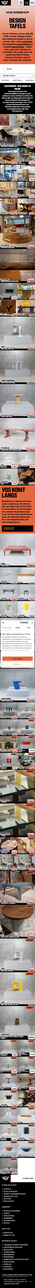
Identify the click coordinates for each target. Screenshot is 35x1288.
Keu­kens (7, 1267)
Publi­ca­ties (9, 1201)
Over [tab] (29, 627)
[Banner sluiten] (32, 622)
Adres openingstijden (14, 1194)
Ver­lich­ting (9, 1216)
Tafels (7, 1213)
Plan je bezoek (10, 1191)
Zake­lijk (7, 1264)
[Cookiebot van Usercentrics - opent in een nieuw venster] (21, 623)
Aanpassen (16, 664)
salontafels (23, 44)
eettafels (27, 41)
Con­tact (7, 1189)
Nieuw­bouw (9, 1254)
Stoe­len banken (12, 1211)
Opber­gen (8, 1218)
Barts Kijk (8, 1233)
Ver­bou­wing (9, 1252)
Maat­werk (8, 1269)
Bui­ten (7, 1223)
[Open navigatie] (32, 2)
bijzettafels (17, 47)
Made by (9, 1235)
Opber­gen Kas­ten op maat (16, 1259)
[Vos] (5, 1178)
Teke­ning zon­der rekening (16, 1245)
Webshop (11, 8)
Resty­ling (8, 1250)
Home (4, 8)
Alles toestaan (17, 658)
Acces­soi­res (9, 1220)
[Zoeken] (26, 3)
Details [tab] (18, 627)
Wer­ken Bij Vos (10, 1196)
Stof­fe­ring (9, 1257)
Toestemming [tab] (6, 627)
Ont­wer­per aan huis (13, 1247)
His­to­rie (7, 1199)
